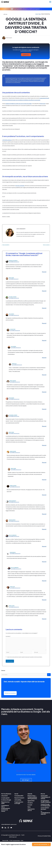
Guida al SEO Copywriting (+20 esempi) (45, 797)
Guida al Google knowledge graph (45, 804)
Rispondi (44, 271)
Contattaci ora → (26, 54)
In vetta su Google (6, 800)
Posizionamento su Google (18, 802)
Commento (8, 636)
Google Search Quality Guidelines (46, 801)
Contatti (30, 805)
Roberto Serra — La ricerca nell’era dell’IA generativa (32, 797)
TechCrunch (42, 103)
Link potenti (4, 795)
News (29, 807)
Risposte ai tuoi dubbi (5, 802)
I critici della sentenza (6, 140)
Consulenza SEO (18, 795)
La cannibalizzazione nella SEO (45, 812)
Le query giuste (5, 798)
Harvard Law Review (19, 185)
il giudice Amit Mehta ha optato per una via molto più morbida (18, 103)
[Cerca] (49, 674)
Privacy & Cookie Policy (44, 836)
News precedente (5, 244)
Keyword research (19, 798)
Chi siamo (30, 802)
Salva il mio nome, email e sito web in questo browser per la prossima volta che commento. (24, 657)
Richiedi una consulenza (10, 693)
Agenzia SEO (31, 800)
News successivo (47, 244)
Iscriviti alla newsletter (40, 844)
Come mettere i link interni (45, 808)
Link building (17, 800)
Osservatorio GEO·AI (31, 809)
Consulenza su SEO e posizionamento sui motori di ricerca (5, 808)
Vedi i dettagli (25, 780)
